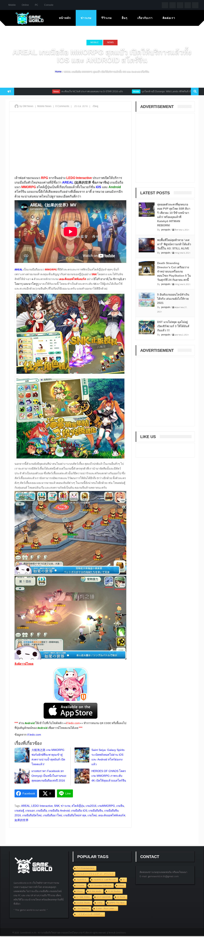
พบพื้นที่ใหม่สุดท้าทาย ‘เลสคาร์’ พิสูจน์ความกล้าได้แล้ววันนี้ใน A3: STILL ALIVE (174, 244)
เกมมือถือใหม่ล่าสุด (74, 815)
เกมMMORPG (106, 805)
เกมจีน (120, 805)
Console (48, 5)
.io (124, 880)
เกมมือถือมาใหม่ (52, 815)
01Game (80, 885)
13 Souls (121, 897)
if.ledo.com (73, 723)
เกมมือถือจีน (95, 810)
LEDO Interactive (42, 805)
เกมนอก (30, 810)
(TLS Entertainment (85, 868)
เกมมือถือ (41, 810)
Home (58, 71)
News (110, 42)
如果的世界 (21, 820)
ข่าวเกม (86, 17)
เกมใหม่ (92, 815)
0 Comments (62, 106)
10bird (121, 885)
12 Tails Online (83, 897)
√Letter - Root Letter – (106, 908)
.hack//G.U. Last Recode (104, 880)
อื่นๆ (125, 17)
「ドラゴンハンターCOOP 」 (89, 914)
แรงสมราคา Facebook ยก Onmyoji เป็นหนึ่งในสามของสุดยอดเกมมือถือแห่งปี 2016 (48, 775)
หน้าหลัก (65, 17)
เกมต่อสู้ (19, 810)
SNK (57, 805)
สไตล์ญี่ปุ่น (78, 805)
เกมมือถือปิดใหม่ (32, 815)
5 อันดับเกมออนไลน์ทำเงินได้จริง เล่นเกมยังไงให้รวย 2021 (173, 298)
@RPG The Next (117, 903)
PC (36, 5)
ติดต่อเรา (169, 17)
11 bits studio (95, 891)
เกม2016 (91, 805)
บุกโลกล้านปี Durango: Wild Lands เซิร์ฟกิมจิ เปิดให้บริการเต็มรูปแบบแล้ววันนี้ (159, 91)
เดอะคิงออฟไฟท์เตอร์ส (111, 815)
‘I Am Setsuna (82, 908)
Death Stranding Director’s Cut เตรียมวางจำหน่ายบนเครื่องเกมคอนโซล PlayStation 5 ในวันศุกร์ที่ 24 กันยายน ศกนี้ (174, 271)
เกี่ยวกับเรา (145, 17)
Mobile (12, 5)
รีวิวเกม (106, 17)
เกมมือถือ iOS (79, 810)
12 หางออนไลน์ (103, 897)
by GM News (26, 106)
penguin (165, 229)
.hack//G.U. (81, 880)
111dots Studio (83, 903)
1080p (100, 903)
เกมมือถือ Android (59, 810)
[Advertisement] (70, 143)
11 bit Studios (114, 891)
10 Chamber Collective (101, 885)
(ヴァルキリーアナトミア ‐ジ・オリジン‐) (94, 874)
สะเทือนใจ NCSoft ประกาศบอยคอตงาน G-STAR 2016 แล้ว (69, 91)
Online (25, 5)
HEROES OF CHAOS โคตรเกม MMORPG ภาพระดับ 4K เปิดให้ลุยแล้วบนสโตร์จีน (108, 775)
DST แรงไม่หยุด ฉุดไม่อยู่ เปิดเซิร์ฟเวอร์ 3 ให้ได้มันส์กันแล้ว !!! (173, 326)
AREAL (25, 805)
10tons (79, 891)
